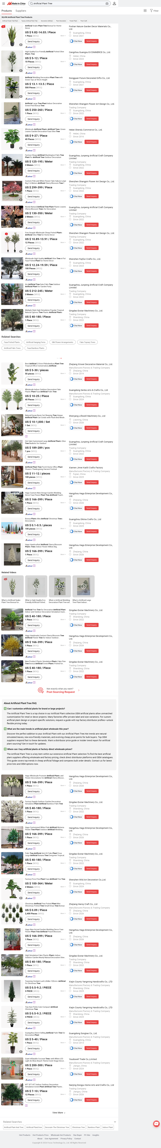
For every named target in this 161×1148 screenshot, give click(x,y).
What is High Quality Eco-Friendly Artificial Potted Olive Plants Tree (35, 601)
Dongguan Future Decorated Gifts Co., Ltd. (89, 78)
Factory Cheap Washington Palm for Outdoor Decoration (44, 156)
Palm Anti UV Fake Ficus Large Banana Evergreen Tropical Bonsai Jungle (44, 854)
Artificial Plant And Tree (13, 1127)
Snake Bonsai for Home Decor (43, 27)
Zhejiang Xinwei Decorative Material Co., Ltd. (91, 364)
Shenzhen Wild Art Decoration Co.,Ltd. (87, 879)
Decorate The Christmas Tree (57, 1127)
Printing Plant (58, 342)
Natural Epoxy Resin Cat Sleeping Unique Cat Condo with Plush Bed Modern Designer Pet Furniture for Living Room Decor (45, 416)
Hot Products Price (41, 1135)
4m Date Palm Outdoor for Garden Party (42, 285)
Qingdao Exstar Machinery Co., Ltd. (86, 310)
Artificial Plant (104, 342)
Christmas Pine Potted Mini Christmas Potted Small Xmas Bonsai (45, 904)
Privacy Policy (66, 1138)
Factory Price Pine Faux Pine (45, 879)
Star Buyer (77, 1135)
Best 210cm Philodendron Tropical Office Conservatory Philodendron (44, 364)
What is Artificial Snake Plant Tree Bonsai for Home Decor (11, 601)
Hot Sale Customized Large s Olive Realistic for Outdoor (45, 442)
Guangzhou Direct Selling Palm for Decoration (45, 1034)
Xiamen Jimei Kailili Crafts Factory (86, 467)
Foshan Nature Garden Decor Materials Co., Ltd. (90, 27)
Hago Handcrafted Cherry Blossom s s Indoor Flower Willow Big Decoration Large (43, 545)
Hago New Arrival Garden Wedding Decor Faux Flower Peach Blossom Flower (44, 930)
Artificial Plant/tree (34, 1127)
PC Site (87, 1135)
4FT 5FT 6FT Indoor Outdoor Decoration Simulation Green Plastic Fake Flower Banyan (43, 1085)
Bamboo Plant (94, 1127)
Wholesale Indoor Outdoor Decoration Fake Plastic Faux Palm (43, 390)
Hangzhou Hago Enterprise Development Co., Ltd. (91, 495)
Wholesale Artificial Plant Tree (82, 342)
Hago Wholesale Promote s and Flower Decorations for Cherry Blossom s (45, 777)
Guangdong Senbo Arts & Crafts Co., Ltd (88, 390)
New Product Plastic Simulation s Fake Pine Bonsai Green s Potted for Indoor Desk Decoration (45, 662)
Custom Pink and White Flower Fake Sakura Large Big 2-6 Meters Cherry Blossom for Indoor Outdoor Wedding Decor (45, 182)
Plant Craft (83, 21)
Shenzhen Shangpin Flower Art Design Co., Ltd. (92, 103)
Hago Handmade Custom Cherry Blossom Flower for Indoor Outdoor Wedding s (44, 636)
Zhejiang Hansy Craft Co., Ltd (83, 904)
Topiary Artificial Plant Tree (29, 21)
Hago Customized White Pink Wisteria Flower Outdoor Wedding (44, 828)
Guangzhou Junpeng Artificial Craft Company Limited (91, 157)
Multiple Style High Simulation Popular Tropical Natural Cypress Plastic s (44, 311)
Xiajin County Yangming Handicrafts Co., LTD (90, 981)
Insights (95, 1135)
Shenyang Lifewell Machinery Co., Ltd (87, 415)
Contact (77, 1138)
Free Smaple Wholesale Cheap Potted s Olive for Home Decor (43, 234)
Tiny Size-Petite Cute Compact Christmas (41, 1008)
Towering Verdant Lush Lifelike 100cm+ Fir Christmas (45, 982)
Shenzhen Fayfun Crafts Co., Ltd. (85, 258)
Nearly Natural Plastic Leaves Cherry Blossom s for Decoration (45, 208)
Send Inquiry (34, 41)
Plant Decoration (61, 21)
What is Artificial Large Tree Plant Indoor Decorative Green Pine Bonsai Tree (82, 601)
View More (57, 1112)
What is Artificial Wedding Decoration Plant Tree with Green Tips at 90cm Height (60, 601)
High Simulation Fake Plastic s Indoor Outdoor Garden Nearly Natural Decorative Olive (44, 956)
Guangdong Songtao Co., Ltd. (83, 1033)
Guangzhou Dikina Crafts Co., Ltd (85, 519)
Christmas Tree (78, 1127)
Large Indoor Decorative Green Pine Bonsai (43, 104)
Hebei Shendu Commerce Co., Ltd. (85, 129)
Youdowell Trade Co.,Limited (83, 1059)
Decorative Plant (11, 342)
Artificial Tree (9, 348)
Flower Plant (73, 21)
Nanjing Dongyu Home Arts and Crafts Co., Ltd (91, 1084)
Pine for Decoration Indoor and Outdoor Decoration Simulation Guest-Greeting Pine (45, 611)
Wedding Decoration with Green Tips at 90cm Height (44, 78)
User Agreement (51, 1138)
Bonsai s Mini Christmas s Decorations (43, 520)
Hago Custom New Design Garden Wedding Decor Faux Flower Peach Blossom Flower (44, 494)
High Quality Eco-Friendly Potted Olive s (44, 52)
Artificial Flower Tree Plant (10, 21)
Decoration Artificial (47, 21)
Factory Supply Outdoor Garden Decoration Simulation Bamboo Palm (44, 802)
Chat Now (78, 41)
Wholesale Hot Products (61, 1135)
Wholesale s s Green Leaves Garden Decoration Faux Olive (45, 130)
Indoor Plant (108, 1127)
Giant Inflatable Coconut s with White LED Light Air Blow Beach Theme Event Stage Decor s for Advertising (44, 1060)
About (39, 1138)
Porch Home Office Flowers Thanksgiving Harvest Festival (44, 468)
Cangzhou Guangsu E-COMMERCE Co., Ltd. (90, 52)
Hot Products (24, 1135)
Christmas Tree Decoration (35, 342)
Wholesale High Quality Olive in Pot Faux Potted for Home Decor (45, 259)
